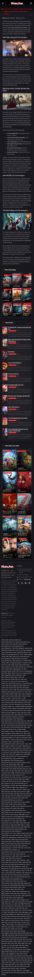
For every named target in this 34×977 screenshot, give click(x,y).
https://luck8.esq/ (22, 845)
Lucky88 (7, 893)
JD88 (9, 875)
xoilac (26, 744)
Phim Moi (22, 708)
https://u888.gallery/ (6, 810)
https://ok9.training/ (22, 893)
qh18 (10, 862)
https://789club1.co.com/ (7, 783)
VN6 (26, 924)
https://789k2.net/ (17, 872)
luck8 (22, 796)
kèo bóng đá (18, 704)
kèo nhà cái (4, 665)
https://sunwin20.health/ (11, 887)
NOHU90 (20, 804)
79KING (15, 933)
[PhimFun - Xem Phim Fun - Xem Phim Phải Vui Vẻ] (7, 566)
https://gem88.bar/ (17, 748)
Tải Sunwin (6, 702)
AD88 (29, 895)
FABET (5, 673)
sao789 (7, 872)
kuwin (18, 918)
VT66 (12, 875)
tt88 (24, 793)
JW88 (5, 875)
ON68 (16, 696)
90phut (25, 654)
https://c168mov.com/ (24, 789)
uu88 (2, 729)
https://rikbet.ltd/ (23, 750)
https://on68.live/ (25, 852)
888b (10, 858)
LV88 (2, 885)
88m (6, 960)
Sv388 (2, 640)
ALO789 (17, 773)
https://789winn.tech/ (25, 914)
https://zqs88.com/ (6, 920)
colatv (24, 739)
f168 (18, 769)
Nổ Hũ (19, 843)
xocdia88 (23, 833)
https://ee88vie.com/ (17, 733)
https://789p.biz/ (16, 841)
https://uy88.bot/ (5, 731)
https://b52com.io (17, 683)
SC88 (19, 904)
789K (2, 712)
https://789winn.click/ (16, 910)
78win (3, 685)
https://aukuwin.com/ (21, 667)
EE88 (29, 712)
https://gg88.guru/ (5, 785)
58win (23, 779)
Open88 (13, 806)
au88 (6, 793)
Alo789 (28, 735)
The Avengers (11, 27)
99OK (22, 727)
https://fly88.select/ (6, 646)
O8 (30, 806)
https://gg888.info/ (11, 954)
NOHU (6, 704)
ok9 (2, 779)
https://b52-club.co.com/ (10, 729)
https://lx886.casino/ (19, 906)
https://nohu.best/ (25, 843)
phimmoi (20, 933)
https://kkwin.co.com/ (6, 823)
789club (24, 696)
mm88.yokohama (5, 879)
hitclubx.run (4, 698)
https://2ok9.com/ (23, 769)
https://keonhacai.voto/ (7, 762)
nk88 (28, 727)
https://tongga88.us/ (27, 694)
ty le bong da (19, 800)
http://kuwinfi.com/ (6, 868)
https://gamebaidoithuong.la (8, 800)
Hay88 (9, 665)
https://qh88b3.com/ (10, 706)
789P (12, 704)
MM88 (2, 746)
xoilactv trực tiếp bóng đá (25, 671)
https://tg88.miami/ (19, 924)
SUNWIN (19, 729)
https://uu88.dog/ (5, 889)
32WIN (2, 904)
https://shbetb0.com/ (6, 777)
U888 (13, 789)
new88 (13, 673)
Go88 (25, 710)
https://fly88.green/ (6, 648)
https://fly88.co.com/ (6, 789)
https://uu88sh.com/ (6, 891)
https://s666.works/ (17, 675)
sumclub (15, 804)
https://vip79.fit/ (27, 748)
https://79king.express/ (24, 746)
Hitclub (29, 660)
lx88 (28, 721)
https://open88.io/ (8, 941)
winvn (14, 833)
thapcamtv (22, 744)
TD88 (26, 708)
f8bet (9, 773)
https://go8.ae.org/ (12, 843)
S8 (9, 696)
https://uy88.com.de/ (21, 810)
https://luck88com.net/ (7, 972)
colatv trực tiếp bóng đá (17, 739)
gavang (3, 656)
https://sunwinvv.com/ (6, 808)
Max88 (15, 766)
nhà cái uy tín (19, 650)
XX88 (14, 644)
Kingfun (3, 816)
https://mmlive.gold (12, 798)
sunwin (13, 667)
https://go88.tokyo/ (6, 658)
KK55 (9, 864)
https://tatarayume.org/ (7, 883)
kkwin (18, 868)
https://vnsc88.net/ (6, 787)
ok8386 (28, 812)
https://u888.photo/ (23, 785)
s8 (11, 698)
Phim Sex (6, 710)
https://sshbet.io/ (27, 773)
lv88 (16, 845)
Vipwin (2, 829)
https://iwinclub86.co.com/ (21, 783)
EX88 (19, 848)
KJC (15, 642)
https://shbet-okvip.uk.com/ (17, 692)
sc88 (30, 769)
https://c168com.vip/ (10, 908)
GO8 (10, 945)
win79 (5, 712)
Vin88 (13, 829)
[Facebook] (18, 583)
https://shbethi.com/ (6, 775)
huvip (6, 866)
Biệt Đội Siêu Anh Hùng (21, 27)
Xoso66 (3, 754)
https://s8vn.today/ (22, 712)
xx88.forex (27, 872)
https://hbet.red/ (18, 812)
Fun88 (16, 731)
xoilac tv (12, 731)
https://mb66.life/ (5, 739)
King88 (27, 687)
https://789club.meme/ (7, 881)
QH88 (5, 912)
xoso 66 (3, 694)
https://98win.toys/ (26, 841)
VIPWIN (3, 843)
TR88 (13, 835)
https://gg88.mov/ (12, 712)
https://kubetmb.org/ (24, 877)
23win (7, 764)
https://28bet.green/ (6, 856)
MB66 (14, 752)
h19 (15, 877)
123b (14, 796)
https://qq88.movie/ (23, 700)
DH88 (8, 692)
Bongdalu (4, 692)
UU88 (23, 887)
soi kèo (16, 746)
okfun (24, 922)
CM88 (2, 650)
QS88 (13, 810)
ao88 (27, 833)
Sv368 (6, 640)
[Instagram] (29, 583)
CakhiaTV (14, 708)
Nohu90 (24, 729)
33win (21, 793)
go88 (17, 642)
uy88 (27, 916)
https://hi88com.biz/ (6, 820)
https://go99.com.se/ (6, 845)
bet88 (12, 750)
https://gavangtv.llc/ (17, 662)
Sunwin (23, 802)
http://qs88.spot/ (9, 906)
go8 (9, 796)
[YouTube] (25, 583)
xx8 (4, 897)
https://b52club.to (21, 791)
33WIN (24, 804)
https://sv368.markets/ (7, 860)
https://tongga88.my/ (6, 675)
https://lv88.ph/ (21, 931)
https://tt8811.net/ (5, 677)
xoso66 (3, 687)
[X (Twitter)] (22, 583)
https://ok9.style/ (21, 860)
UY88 (24, 675)
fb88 (2, 916)
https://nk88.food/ (5, 902)
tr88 (25, 868)
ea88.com (9, 947)
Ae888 (18, 833)
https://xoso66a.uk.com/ (23, 899)
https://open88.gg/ (21, 972)
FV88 (28, 827)
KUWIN (12, 929)
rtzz (8, 945)
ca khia (21, 654)
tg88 (16, 700)
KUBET (19, 696)
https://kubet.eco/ (23, 681)
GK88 (15, 893)
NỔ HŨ (26, 777)
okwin (3, 914)
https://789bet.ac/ (5, 929)
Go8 (16, 929)
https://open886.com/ (22, 756)
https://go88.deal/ (5, 760)
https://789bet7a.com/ (6, 833)
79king (25, 771)
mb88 (27, 793)
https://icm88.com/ (6, 667)
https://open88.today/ (6, 758)
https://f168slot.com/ (11, 756)
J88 (10, 662)
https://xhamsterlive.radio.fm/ (9, 652)
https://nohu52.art (5, 827)
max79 (16, 852)
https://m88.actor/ (5, 825)
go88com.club (4, 837)
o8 (22, 669)
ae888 (18, 764)
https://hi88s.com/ (19, 714)
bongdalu (4, 708)
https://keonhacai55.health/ (16, 710)
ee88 (18, 808)
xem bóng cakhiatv (19, 723)
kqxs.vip (22, 808)
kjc (25, 825)
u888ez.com (28, 816)
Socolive (9, 708)
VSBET (2, 717)
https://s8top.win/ (18, 956)
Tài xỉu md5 (7, 937)
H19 (3, 875)
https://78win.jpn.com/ (6, 918)
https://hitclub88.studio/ (21, 829)
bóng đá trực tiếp (21, 652)
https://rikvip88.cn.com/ (7, 877)
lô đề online (21, 717)
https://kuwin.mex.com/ (7, 931)
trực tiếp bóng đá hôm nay (12, 654)
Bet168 (3, 764)
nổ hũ (7, 754)
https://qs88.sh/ (5, 939)
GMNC (7, 769)
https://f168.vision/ (6, 700)
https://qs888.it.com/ (6, 899)
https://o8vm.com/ (22, 721)
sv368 (14, 690)
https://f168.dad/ (5, 791)
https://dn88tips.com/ (10, 914)
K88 (21, 687)
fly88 (14, 656)
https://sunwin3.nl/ (5, 679)
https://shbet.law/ (16, 775)
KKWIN (30, 902)
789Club (3, 662)
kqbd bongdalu (29, 706)
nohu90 (31, 785)
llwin (20, 852)
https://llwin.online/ (6, 970)
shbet (3, 669)
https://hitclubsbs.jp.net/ (17, 760)
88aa (19, 958)
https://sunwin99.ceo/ (18, 758)
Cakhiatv (23, 916)
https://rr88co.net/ (9, 723)
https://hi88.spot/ (18, 970)
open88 (3, 756)
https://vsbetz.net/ (26, 837)
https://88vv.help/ (5, 910)
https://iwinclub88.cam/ (20, 864)
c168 (23, 777)
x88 (11, 779)
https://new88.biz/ (21, 762)
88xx (9, 793)
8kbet (12, 696)
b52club (28, 696)
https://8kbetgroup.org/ (7, 949)
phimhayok (21, 648)
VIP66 (7, 694)
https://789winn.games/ (7, 956)
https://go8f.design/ (6, 671)
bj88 (12, 825)
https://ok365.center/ (6, 748)
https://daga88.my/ (28, 650)
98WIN (21, 854)
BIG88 (9, 673)
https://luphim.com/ (16, 640)
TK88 (15, 889)
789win (22, 752)
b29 (17, 779)
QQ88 (5, 958)
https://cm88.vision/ (25, 766)
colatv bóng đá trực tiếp (18, 741)
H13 (32, 872)
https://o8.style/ (17, 777)
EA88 (15, 816)
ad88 (7, 897)
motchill (10, 683)
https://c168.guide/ (13, 685)
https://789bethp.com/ (21, 787)
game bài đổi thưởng (25, 690)
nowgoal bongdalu (20, 706)
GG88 (7, 662)
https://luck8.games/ (6, 848)
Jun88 (25, 754)
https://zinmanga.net (6, 733)
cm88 (15, 771)
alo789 (13, 671)
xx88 (10, 640)
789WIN (28, 949)
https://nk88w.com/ (16, 866)
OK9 (13, 771)
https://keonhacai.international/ (19, 658)
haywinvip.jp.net (13, 837)
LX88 (14, 845)
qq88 (6, 862)
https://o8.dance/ (16, 920)
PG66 (11, 814)
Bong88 (14, 764)
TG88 (22, 677)
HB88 (2, 966)
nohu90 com (4, 968)
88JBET (12, 924)
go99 (2, 793)
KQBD (23, 951)
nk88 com (19, 922)
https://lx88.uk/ (11, 968)
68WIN (19, 816)
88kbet (26, 912)
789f (14, 823)
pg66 (25, 856)
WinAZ (9, 904)
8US (18, 708)
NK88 (11, 793)
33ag (16, 839)
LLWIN (25, 702)
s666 (24, 698)
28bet (20, 820)
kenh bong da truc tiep (12, 725)
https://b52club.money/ (7, 766)
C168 (10, 769)
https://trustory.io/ (17, 698)
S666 (22, 885)
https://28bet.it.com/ (22, 927)
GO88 (2, 804)
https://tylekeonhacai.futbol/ (8, 744)
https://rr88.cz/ (5, 690)
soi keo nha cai (19, 673)
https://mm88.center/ (10, 650)
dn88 (29, 904)
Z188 (26, 906)
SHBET (10, 656)
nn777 (23, 775)
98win (21, 883)
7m (26, 870)
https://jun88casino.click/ (7, 714)
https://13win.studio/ (6, 841)
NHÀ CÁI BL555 (28, 910)
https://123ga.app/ (17, 858)
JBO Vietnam (23, 968)
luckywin (16, 814)
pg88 (3, 696)
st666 (24, 918)
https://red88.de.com (14, 850)
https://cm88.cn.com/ (6, 644)
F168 (22, 771)
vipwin (2, 906)
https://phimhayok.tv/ (6, 660)
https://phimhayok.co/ (18, 660)
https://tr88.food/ (18, 875)
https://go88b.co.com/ (24, 781)
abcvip (16, 951)
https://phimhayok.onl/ (17, 646)
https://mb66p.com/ (10, 737)
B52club (11, 687)
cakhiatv (29, 710)
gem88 (5, 773)
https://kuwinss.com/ (12, 912)
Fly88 (29, 692)
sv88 (2, 702)
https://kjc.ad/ (14, 681)
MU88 (18, 727)
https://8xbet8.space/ (6, 721)
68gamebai (23, 806)
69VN (3, 962)
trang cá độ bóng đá (28, 683)
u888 (7, 656)
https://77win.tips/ (12, 717)
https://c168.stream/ (6, 895)
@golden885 (27, 579)
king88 (25, 883)
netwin (6, 696)
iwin (25, 881)
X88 (30, 862)
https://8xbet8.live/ (18, 719)
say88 (13, 820)
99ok (25, 727)
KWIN (10, 872)
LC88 (23, 910)
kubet (16, 862)
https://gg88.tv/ (5, 933)
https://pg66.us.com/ (17, 754)
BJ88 (10, 897)
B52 (27, 798)
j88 (14, 818)
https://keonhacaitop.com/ (23, 656)
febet (14, 881)
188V (28, 960)
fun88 (30, 700)
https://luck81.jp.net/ (24, 685)
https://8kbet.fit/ (18, 949)
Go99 (24, 875)
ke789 (28, 796)
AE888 (12, 727)
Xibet (15, 687)
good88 (22, 891)
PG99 (10, 754)
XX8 (2, 897)
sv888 (23, 866)
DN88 (27, 868)
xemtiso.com (4, 683)
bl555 (12, 864)
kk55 (11, 854)
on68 (30, 941)
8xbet (15, 825)
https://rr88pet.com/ (24, 642)
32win (22, 848)
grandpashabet (17, 669)
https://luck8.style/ (23, 839)
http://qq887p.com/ (12, 958)
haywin (7, 854)
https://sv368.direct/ (24, 731)
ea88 (19, 677)
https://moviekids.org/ (7, 802)
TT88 (23, 687)
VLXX (2, 710)
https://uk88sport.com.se (7, 852)
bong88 (15, 802)
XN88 (19, 885)
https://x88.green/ (5, 806)
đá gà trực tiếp (28, 648)
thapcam (30, 654)
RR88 (25, 660)
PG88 (28, 762)
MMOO (23, 816)
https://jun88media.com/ (16, 879)
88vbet (23, 902)
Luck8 (2, 704)
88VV (22, 935)
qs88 (26, 692)
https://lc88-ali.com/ (6, 831)
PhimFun (5, 254)
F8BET (12, 935)
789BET (13, 773)
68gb (28, 791)
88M (27, 941)
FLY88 (13, 648)
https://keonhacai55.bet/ (20, 735)
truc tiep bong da (23, 737)
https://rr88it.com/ (18, 702)
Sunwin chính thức (27, 673)
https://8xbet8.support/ (7, 719)
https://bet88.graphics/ (7, 642)
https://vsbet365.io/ (6, 839)
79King (14, 769)
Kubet (27, 806)
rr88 (23, 704)
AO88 (6, 685)
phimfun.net (4, 613)
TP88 (6, 927)
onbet (25, 669)
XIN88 (27, 862)
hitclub (30, 662)
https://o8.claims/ (25, 920)
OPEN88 (11, 694)
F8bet (10, 781)
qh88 (24, 939)
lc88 (14, 854)
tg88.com (3, 947)
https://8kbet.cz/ (23, 947)
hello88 (3, 858)
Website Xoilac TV (23, 725)
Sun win (15, 721)
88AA (21, 918)
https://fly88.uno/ (23, 644)
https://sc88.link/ (5, 814)
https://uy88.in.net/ (6, 812)
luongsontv (25, 662)
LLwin (24, 812)
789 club (17, 827)
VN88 (16, 848)
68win (12, 677)
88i (12, 966)
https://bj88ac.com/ (7, 835)
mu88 (6, 796)
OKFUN (8, 924)
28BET (23, 870)
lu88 (18, 687)
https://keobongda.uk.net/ (20, 937)
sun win (27, 814)
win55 (16, 902)
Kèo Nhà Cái (9, 816)
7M (32, 690)
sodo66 (31, 833)
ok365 (9, 962)
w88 (31, 962)
